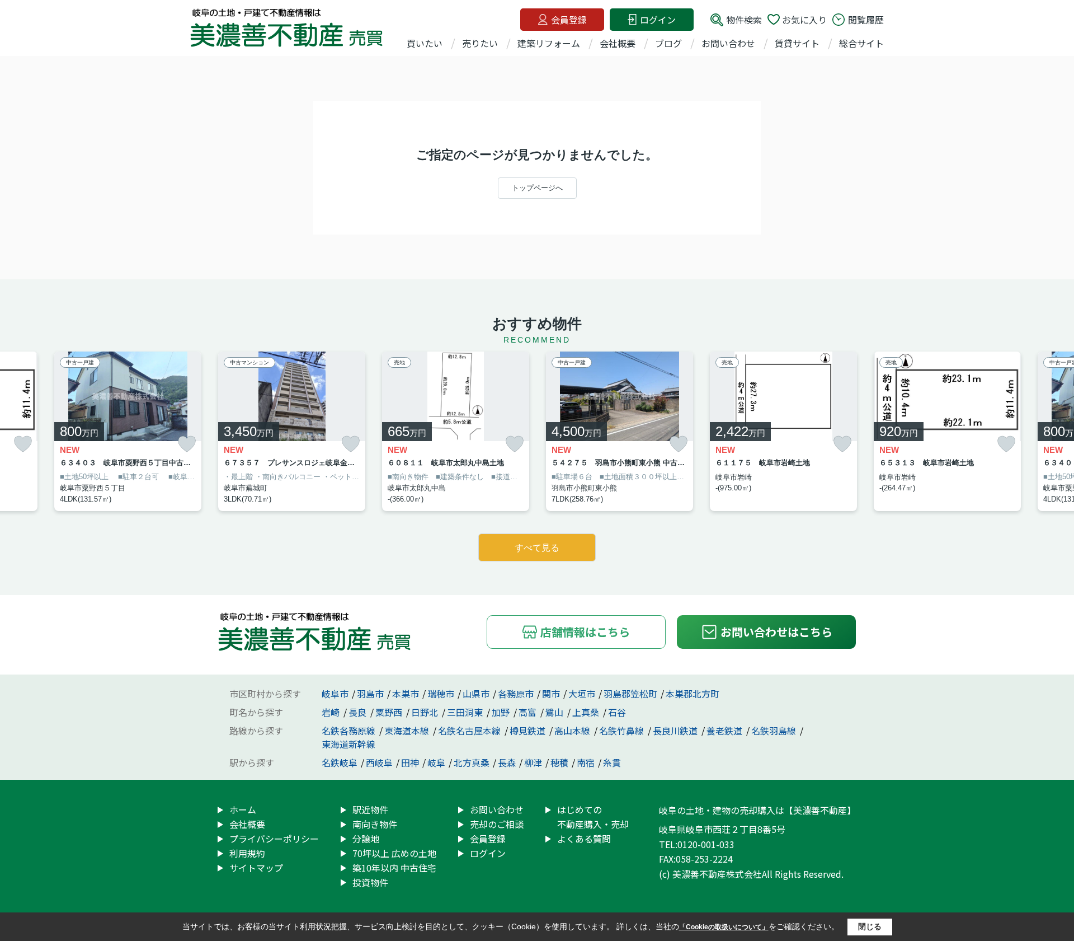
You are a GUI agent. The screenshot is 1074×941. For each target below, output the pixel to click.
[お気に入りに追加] (23, 444)
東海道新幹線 (348, 744)
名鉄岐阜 (339, 762)
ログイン (658, 19)
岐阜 (436, 762)
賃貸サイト (797, 43)
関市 (551, 693)
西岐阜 (379, 762)
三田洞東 (466, 712)
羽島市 (370, 693)
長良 (358, 712)
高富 (529, 712)
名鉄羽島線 (774, 730)
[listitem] (292, 432)
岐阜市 (335, 693)
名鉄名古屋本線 (470, 730)
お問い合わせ (728, 43)
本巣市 (405, 693)
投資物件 (370, 882)
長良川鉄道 (676, 730)
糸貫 (612, 762)
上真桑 (586, 712)
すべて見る (537, 548)
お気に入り (804, 19)
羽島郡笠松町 (630, 693)
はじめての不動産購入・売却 (593, 817)
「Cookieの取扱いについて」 (724, 927)
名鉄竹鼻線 (622, 730)
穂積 (559, 762)
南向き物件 (374, 824)
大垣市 (581, 693)
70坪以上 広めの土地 (394, 853)
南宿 (586, 762)
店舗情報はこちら (585, 632)
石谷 (617, 712)
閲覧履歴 (866, 19)
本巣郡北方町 (692, 693)
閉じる (870, 926)
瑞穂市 (440, 693)
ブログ (668, 43)
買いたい (424, 43)
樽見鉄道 (529, 730)
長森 (507, 762)
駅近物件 (370, 809)
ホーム (242, 809)
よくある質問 (584, 838)
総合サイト (861, 43)
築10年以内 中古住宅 (394, 867)
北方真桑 (471, 762)
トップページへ (537, 188)
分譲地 (365, 838)
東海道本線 (407, 730)
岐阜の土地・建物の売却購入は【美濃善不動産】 (757, 810)
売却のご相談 (497, 824)
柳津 (533, 762)
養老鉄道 (725, 730)
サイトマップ (256, 867)
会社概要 (617, 43)
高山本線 (573, 730)
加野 (502, 712)
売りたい (480, 43)
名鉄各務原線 (350, 730)
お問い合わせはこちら (776, 632)
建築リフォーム (548, 43)
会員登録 (569, 19)
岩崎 (332, 712)
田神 (410, 762)
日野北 (425, 712)
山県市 (476, 693)
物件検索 (744, 19)
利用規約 (247, 853)
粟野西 (389, 712)
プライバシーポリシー (274, 838)
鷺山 (555, 712)
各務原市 (516, 693)
